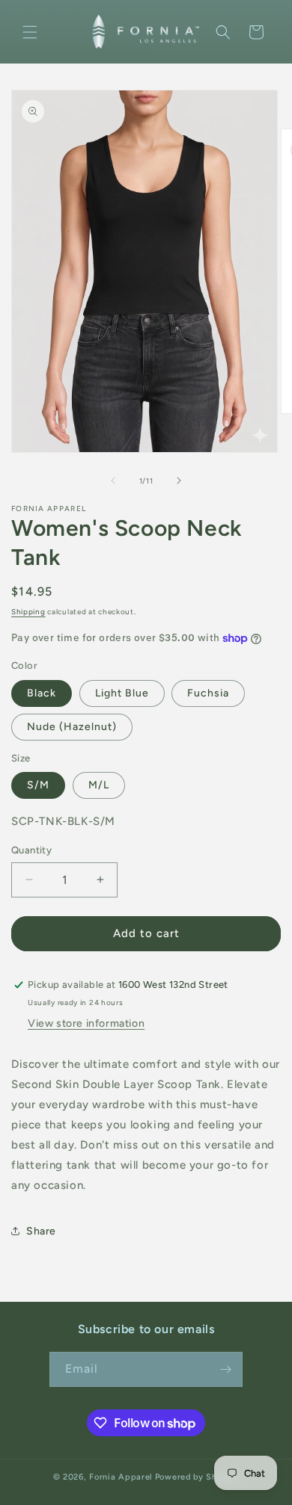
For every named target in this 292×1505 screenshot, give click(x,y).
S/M (38, 785)
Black (41, 693)
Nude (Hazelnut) (72, 726)
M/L (98, 785)
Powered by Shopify (197, 1477)
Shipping (28, 611)
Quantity (31, 850)
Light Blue (122, 693)
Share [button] (41, 1231)
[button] (29, 32)
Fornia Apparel (121, 1477)
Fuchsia (208, 693)
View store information (86, 1023)
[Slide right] (178, 480)
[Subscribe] (225, 1369)
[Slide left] (113, 480)
